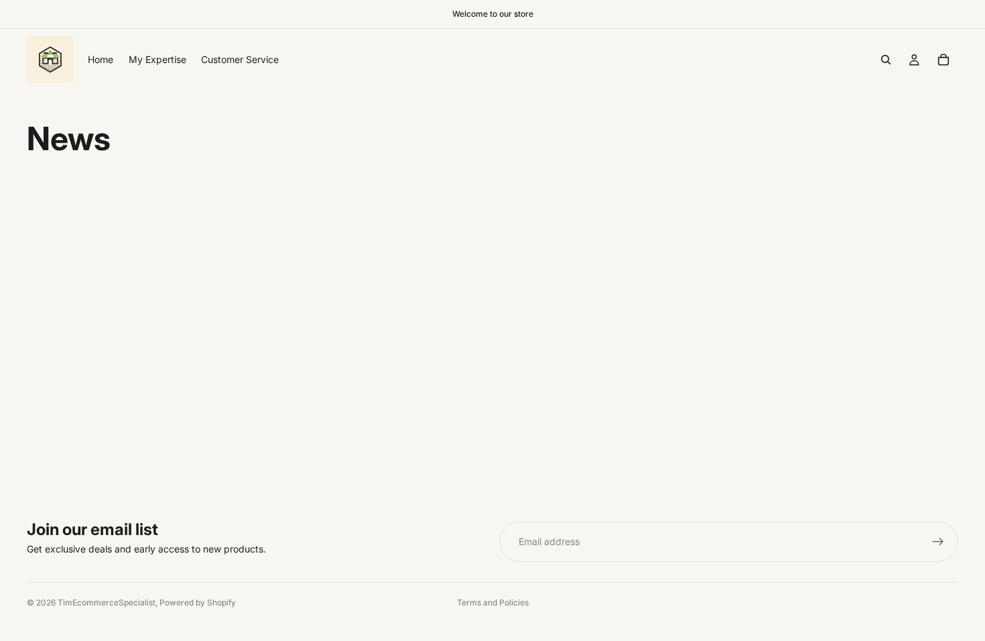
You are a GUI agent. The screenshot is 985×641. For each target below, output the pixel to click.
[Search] (886, 59)
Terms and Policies (493, 602)
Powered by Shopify (197, 602)
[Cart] (943, 59)
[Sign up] (938, 542)
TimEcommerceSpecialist (106, 602)
